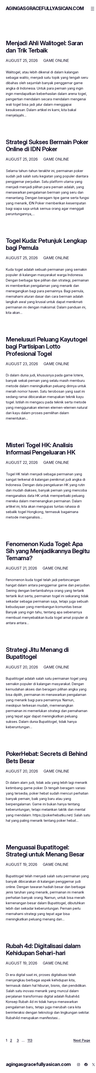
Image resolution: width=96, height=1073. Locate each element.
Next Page (81, 1040)
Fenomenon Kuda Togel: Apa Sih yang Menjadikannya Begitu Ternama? (48, 551)
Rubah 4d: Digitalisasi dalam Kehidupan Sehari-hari (43, 949)
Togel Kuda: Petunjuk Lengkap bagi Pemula (46, 244)
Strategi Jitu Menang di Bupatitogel (37, 653)
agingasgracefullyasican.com (45, 8)
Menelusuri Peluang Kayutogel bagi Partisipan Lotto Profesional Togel (46, 346)
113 (29, 1040)
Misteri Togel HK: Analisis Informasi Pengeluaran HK (40, 449)
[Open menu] (92, 8)
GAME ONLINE (56, 60)
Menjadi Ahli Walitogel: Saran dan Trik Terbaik (44, 47)
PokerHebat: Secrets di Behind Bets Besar (46, 757)
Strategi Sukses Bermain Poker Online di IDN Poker (47, 146)
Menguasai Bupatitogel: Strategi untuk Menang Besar (45, 851)
